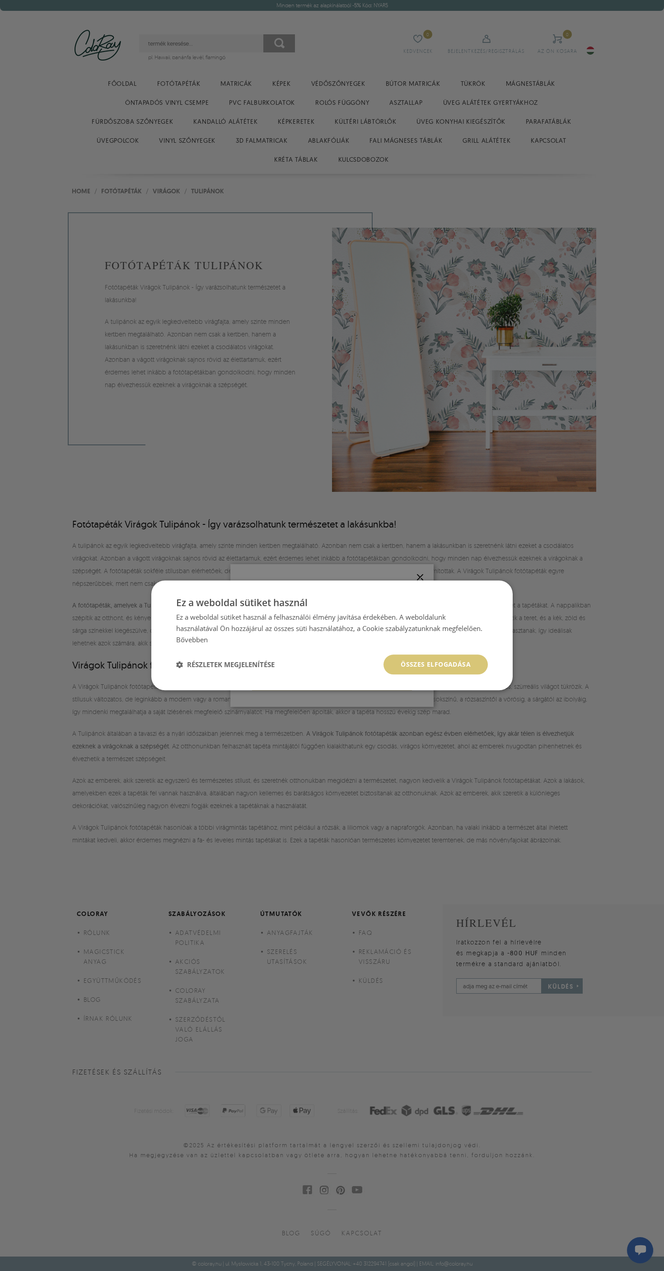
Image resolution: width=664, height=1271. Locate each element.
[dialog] (332, 635)
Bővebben (192, 639)
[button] (225, 664)
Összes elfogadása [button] (436, 664)
